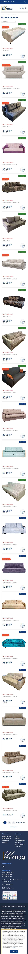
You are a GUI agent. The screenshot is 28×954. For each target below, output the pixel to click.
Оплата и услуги (6, 838)
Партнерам (18, 846)
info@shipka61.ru (9, 888)
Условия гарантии (19, 844)
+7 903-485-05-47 (9, 2)
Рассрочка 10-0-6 (8, 48)
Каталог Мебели (6, 836)
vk (3, 866)
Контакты (4, 842)
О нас (16, 836)
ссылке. (14, 947)
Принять (14, 951)
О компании (5, 840)
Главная (3, 14)
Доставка (17, 838)
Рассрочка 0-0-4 (8, 86)
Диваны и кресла (11, 14)
